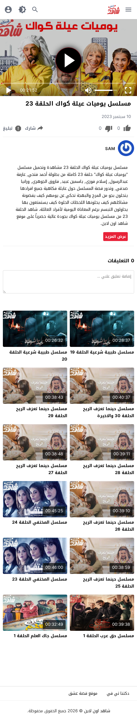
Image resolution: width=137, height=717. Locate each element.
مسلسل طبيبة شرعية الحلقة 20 (38, 355)
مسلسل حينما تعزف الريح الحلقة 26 (108, 525)
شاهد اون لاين (97, 711)
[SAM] (126, 155)
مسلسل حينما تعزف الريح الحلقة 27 (41, 469)
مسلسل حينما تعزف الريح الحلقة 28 (108, 469)
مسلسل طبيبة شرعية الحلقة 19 (102, 352)
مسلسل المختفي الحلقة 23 (39, 579)
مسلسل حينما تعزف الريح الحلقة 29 (41, 412)
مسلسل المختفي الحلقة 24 (39, 522)
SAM (110, 149)
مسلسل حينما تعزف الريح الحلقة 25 (108, 582)
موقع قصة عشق (82, 693)
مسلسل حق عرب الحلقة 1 (108, 636)
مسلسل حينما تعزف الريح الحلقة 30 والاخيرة (108, 412)
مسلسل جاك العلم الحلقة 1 (40, 636)
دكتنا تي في (118, 693)
